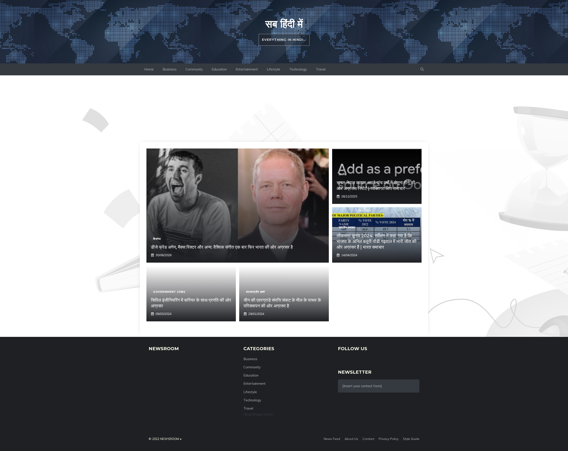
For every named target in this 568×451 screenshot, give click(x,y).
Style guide (411, 439)
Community (194, 69)
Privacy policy (388, 439)
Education (219, 69)
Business (170, 69)
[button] (422, 69)
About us (351, 439)
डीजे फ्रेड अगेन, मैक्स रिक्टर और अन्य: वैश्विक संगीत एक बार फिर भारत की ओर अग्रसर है (222, 247)
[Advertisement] (284, 109)
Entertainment (247, 69)
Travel (320, 69)
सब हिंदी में (284, 23)
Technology (298, 69)
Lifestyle (273, 69)
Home (149, 69)
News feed (332, 439)
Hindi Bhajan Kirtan (258, 414)
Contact (368, 439)
